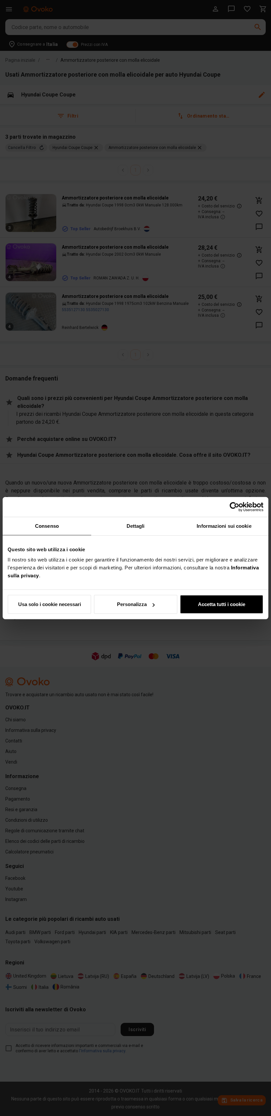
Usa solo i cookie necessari (49, 604)
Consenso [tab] (47, 525)
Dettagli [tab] (136, 525)
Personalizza (132, 604)
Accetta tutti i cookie (221, 604)
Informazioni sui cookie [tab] (224, 525)
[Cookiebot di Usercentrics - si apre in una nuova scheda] (234, 507)
